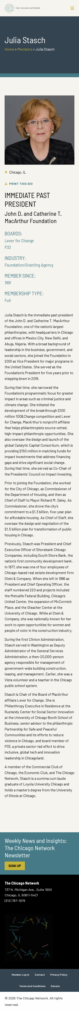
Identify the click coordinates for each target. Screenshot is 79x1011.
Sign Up (14, 866)
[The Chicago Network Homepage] (30, 8)
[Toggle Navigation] (72, 8)
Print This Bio (21, 183)
